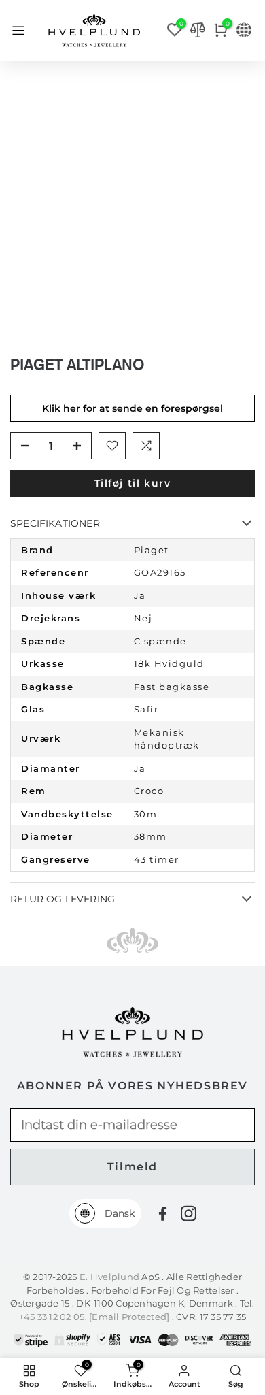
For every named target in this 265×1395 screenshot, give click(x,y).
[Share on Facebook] (162, 1214)
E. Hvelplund (109, 1276)
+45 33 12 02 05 (52, 1316)
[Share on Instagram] (188, 1213)
